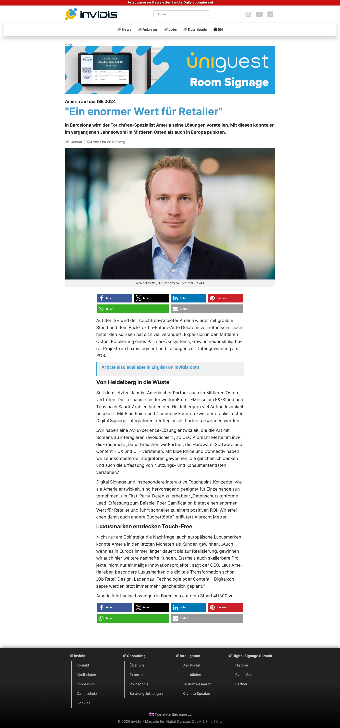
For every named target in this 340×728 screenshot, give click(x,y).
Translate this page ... (173, 714)
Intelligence (190, 656)
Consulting (136, 656)
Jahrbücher (192, 675)
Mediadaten (86, 675)
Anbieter (149, 29)
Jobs (173, 29)
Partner (241, 684)
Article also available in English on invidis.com (150, 367)
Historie (241, 665)
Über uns (137, 665)
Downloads (197, 29)
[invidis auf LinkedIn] (270, 14)
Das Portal (191, 665)
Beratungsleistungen (146, 693)
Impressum (86, 684)
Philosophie (139, 684)
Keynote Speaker (196, 693)
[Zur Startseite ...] (92, 14)
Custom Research (197, 684)
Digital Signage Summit (252, 656)
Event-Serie (244, 675)
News (126, 29)
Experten (137, 675)
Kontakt (83, 665)
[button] (114, 298)
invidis (79, 656)
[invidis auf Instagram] (248, 14)
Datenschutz (87, 693)
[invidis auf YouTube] (259, 14)
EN (220, 29)
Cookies (83, 703)
